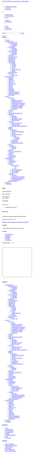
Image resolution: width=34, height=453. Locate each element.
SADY (13, 99)
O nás (6, 436)
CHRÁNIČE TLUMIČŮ (18, 105)
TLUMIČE (11, 145)
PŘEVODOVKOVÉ (17, 169)
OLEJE (10, 164)
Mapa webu (8, 438)
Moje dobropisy (9, 446)
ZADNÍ (14, 148)
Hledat (4, 33)
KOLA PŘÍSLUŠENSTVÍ (15, 113)
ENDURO (11, 55)
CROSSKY (8, 421)
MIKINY (11, 79)
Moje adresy (8, 448)
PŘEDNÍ (14, 147)
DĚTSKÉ (14, 44)
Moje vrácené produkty (11, 445)
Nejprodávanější (9, 430)
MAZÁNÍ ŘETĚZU (17, 179)
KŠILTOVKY (12, 83)
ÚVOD (7, 40)
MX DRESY (12, 47)
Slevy (6, 428)
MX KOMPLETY (13, 42)
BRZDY (11, 127)
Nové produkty (9, 429)
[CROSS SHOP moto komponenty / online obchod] (15, 1)
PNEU (10, 144)
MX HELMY (12, 58)
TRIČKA (11, 78)
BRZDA (17, 137)
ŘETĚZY (11, 150)
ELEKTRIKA (12, 155)
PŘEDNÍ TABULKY (17, 100)
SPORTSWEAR (9, 76)
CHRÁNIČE (12, 62)
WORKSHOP (9, 158)
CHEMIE (11, 174)
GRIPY (14, 133)
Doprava (7, 433)
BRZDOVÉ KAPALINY (18, 178)
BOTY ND (14, 75)
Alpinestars (8, 235)
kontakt (7, 20)
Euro (6, 17)
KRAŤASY (12, 81)
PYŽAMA (11, 89)
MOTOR (11, 114)
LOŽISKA (11, 153)
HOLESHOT (12, 157)
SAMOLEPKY (12, 161)
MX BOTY (11, 74)
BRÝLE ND (12, 61)
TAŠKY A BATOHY (14, 92)
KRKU (13, 71)
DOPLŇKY (12, 95)
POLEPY (11, 110)
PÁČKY (14, 136)
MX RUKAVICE (13, 57)
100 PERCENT (9, 234)
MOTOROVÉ (15, 165)
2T (15, 167)
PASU (13, 68)
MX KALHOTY (13, 51)
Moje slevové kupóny (10, 451)
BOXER (7, 238)
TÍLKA (10, 86)
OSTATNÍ (14, 109)
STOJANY (11, 162)
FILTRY (11, 154)
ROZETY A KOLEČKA (15, 151)
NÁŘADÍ (11, 160)
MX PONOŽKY (13, 72)
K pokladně (5, 200)
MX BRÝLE (12, 59)
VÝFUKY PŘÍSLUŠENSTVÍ (19, 126)
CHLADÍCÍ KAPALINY (18, 176)
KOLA (10, 112)
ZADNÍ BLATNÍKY (17, 107)
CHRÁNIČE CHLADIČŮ (18, 103)
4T (15, 168)
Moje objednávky (9, 444)
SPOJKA (14, 116)
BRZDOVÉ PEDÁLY (17, 143)
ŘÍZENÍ (11, 129)
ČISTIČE (14, 175)
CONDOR (8, 240)
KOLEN (14, 65)
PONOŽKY (12, 90)
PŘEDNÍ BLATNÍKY (17, 106)
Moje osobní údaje (10, 449)
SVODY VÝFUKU (17, 123)
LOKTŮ (14, 66)
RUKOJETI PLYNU (17, 134)
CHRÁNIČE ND (16, 69)
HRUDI (14, 64)
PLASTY (11, 97)
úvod (6, 26)
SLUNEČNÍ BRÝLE (14, 93)
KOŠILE (11, 88)
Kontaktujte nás (9, 432)
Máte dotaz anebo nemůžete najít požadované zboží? (15, 222)
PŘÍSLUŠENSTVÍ (13, 181)
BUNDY (11, 85)
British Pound (9, 14)
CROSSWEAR (9, 41)
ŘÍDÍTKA (14, 130)
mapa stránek (8, 21)
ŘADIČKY (15, 141)
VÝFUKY (11, 121)
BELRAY (8, 237)
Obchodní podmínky (10, 435)
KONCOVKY (15, 124)
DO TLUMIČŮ (16, 171)
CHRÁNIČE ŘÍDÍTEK (18, 131)
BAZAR (7, 182)
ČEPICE (11, 82)
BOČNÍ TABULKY (17, 102)
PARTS (7, 96)
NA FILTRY (15, 172)
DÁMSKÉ (14, 45)
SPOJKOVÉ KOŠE (17, 119)
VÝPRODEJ (8, 184)
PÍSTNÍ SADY (16, 120)
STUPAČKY (15, 140)
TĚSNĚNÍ (14, 117)
